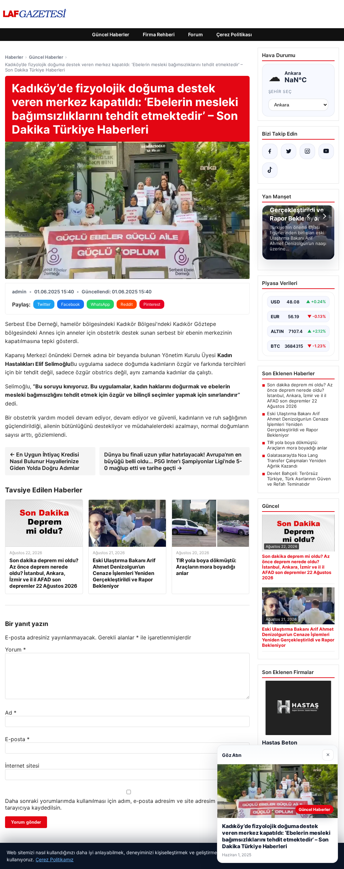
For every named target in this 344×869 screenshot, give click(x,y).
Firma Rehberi (159, 34)
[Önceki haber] (309, 216)
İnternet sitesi (22, 765)
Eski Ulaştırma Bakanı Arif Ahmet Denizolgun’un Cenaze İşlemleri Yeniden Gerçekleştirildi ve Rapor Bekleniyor (298, 424)
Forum (195, 34)
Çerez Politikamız (55, 859)
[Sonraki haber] (323, 216)
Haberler (14, 57)
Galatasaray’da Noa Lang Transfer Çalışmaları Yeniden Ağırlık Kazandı (296, 460)
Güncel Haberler (110, 34)
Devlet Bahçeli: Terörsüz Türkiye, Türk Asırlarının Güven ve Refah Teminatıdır (299, 479)
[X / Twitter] (288, 151)
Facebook (70, 304)
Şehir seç (280, 91)
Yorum (15, 649)
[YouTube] (326, 151)
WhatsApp (100, 304)
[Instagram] (307, 151)
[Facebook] (269, 151)
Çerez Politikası (234, 34)
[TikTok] (269, 170)
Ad (10, 712)
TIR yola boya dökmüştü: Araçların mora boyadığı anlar (297, 445)
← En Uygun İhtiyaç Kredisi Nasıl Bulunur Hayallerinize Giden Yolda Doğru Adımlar (44, 461)
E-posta (17, 739)
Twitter (43, 304)
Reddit (127, 304)
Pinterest (151, 304)
